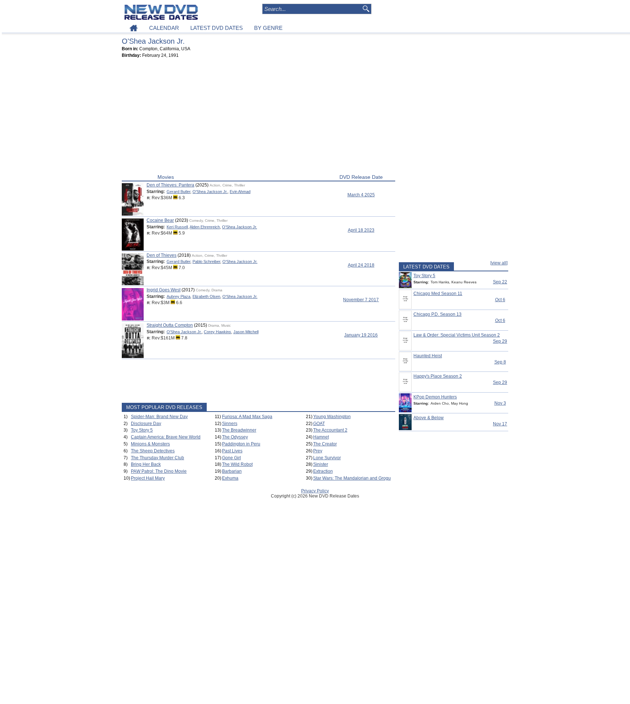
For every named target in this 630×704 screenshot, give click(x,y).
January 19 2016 (361, 335)
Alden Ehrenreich (205, 227)
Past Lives (232, 450)
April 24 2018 (361, 265)
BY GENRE (268, 28)
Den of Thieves (161, 255)
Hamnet (321, 437)
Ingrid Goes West (163, 289)
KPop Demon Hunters (435, 397)
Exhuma (230, 478)
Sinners (229, 423)
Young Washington (332, 416)
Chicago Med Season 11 (437, 293)
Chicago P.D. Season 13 (437, 314)
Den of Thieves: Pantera (170, 185)
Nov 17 (500, 423)
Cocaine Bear (160, 220)
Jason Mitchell (245, 332)
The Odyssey (235, 437)
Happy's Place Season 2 (437, 376)
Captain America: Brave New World (166, 437)
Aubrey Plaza (178, 296)
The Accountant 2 (330, 430)
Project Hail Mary (148, 478)
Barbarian (232, 471)
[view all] (499, 263)
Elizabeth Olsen (206, 296)
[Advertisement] (258, 118)
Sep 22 (500, 281)
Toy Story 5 (142, 430)
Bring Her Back (146, 464)
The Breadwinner (239, 430)
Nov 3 (500, 403)
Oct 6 (500, 299)
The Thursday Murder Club (157, 457)
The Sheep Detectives (153, 450)
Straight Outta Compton (170, 325)
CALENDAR (164, 28)
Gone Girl (231, 457)
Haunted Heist (427, 355)
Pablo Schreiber (206, 261)
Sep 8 (500, 362)
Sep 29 (500, 341)
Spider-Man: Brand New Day (159, 416)
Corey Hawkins (217, 332)
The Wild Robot (237, 464)
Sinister (320, 464)
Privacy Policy (315, 490)
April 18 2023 (361, 230)
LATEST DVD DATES (216, 28)
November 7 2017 (361, 299)
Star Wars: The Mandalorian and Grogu (352, 478)
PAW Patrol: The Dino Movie (159, 471)
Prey (317, 450)
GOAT (319, 423)
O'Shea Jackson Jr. (210, 191)
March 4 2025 (361, 194)
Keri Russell (177, 227)
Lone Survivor (327, 457)
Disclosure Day (146, 423)
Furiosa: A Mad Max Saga (247, 416)
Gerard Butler (178, 191)
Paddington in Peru (241, 444)
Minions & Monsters (150, 444)
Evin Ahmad (240, 191)
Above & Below (428, 417)
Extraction (323, 471)
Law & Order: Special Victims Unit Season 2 (456, 335)
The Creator (325, 444)
